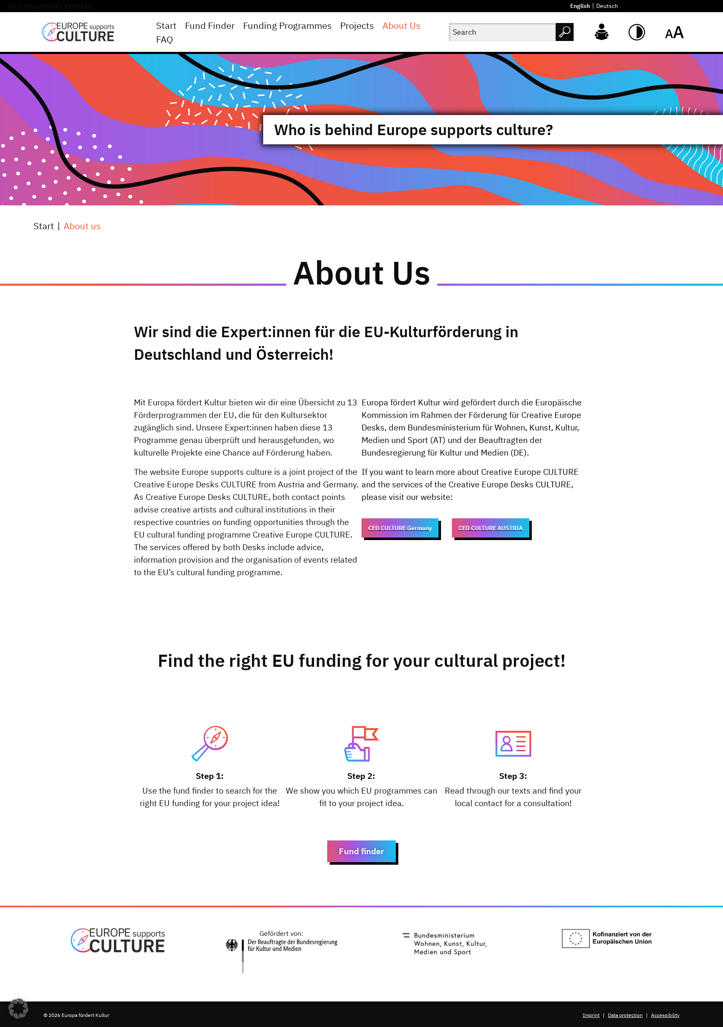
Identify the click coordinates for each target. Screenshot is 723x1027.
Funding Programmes (287, 25)
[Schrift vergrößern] (674, 32)
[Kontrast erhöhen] (637, 32)
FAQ (164, 39)
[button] (18, 1008)
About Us (401, 25)
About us (82, 226)
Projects (357, 25)
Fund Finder (210, 25)
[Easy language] (602, 31)
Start (166, 25)
